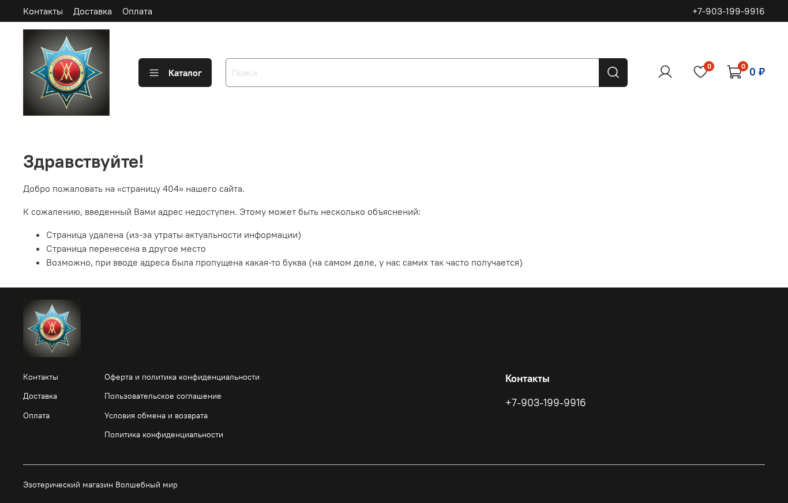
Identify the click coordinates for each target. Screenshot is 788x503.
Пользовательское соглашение (163, 396)
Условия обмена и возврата (156, 415)
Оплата (137, 11)
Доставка (92, 11)
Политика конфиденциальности (163, 434)
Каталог (185, 72)
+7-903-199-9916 (728, 11)
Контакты (43, 11)
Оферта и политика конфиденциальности (182, 377)
